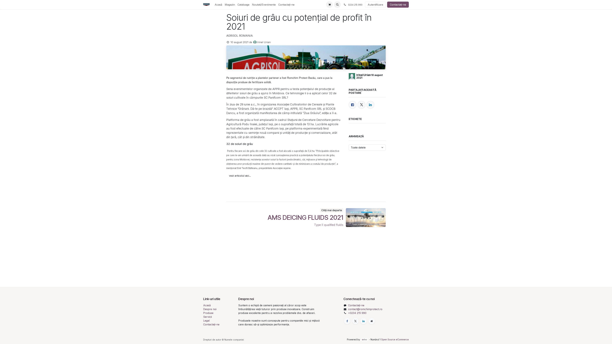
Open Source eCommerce (395, 339)
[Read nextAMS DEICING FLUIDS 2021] (366, 217)
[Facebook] (352, 105)
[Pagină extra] (371, 321)
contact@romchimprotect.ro (365, 309)
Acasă (207, 305)
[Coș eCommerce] (329, 4)
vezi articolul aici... (240, 175)
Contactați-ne (398, 4)
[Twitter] (361, 105)
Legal (206, 320)
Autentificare (375, 4)
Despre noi (209, 309)
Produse (208, 313)
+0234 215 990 (357, 313)
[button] (337, 4)
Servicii (207, 316)
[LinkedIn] (370, 105)
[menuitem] (218, 4)
